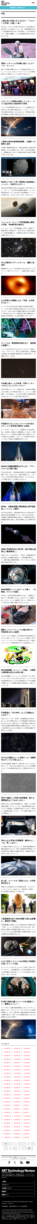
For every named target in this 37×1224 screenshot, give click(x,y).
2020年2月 (17, 1126)
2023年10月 (27, 1084)
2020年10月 (27, 1116)
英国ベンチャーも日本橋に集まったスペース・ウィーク (18, 64)
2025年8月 (27, 1059)
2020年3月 (7, 1126)
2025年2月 (26, 1066)
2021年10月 (26, 1102)
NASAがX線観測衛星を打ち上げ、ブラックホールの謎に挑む (18, 467)
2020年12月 (7, 1116)
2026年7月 (17, 1048)
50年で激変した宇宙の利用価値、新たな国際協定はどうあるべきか (18, 799)
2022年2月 (26, 1098)
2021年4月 (26, 1109)
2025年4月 (7, 1066)
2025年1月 (7, 1070)
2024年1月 (26, 1080)
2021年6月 (7, 1109)
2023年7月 (17, 1087)
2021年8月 (16, 1105)
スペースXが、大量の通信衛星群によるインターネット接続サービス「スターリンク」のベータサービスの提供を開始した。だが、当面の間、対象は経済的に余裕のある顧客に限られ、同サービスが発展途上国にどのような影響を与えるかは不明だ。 (18, 1012)
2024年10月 (7, 1073)
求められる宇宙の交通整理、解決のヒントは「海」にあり (17, 841)
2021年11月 (17, 1102)
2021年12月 (7, 1102)
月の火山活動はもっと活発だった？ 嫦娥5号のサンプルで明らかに (18, 759)
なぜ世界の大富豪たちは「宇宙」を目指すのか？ (17, 301)
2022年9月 (17, 1095)
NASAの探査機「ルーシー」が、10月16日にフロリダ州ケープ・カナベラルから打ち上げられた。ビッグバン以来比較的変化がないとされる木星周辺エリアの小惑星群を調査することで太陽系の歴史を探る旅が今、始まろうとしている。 (18, 680)
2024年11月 (27, 1070)
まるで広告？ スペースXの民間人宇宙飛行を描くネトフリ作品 (18, 962)
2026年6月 (27, 1048)
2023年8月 (7, 1087)
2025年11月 (27, 1055)
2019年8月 (17, 1134)
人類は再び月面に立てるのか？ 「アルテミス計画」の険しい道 (18, 22)
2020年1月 (26, 1126)
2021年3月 (7, 1112)
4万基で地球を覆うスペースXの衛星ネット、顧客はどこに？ (18, 1003)
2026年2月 (27, 1052)
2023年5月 (26, 1087)
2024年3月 (7, 1080)
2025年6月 (17, 1062)
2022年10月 (7, 1095)
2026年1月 (7, 1055)
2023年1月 (26, 1091)
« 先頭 (5, 1144)
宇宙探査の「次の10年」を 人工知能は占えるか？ (17, 714)
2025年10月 (7, 1059)
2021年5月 (16, 1109)
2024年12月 (16, 1070)
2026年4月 (7, 1052)
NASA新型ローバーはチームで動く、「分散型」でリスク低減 (18, 590)
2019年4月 (26, 1137)
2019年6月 (7, 1137)
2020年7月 (27, 1119)
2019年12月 (7, 1130)
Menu (33, 3)
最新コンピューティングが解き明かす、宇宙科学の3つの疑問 (18, 631)
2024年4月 (27, 1077)
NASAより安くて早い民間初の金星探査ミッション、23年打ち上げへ (18, 183)
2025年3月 (17, 1066)
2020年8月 (17, 1119)
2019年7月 (26, 1134)
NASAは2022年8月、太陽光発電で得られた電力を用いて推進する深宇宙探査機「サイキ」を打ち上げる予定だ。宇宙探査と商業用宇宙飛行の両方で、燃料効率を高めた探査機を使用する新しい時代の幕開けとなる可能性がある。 (18, 517)
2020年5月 (17, 1123)
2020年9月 (7, 1119)
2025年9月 (17, 1059)
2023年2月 (17, 1091)
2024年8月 (17, 1073)
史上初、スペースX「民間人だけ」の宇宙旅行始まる (18, 882)
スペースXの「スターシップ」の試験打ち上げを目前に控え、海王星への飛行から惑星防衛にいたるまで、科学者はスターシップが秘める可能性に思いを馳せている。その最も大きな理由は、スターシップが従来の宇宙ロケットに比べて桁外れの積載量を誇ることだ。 (18, 434)
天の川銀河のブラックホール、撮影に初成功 (17, 264)
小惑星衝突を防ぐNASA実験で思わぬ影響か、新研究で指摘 (18, 920)
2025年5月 (26, 1062)
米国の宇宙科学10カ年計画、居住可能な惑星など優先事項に (18, 550)
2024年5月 (17, 1077)
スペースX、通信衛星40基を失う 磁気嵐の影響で (18, 344)
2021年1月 (26, 1112)
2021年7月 (26, 1105)
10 (15, 1148)
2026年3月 (17, 1052)
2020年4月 (27, 1123)
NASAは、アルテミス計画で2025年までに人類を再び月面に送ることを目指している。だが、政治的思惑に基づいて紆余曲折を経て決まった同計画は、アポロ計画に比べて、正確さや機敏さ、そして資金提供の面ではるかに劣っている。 (18, 31)
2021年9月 (7, 1105)
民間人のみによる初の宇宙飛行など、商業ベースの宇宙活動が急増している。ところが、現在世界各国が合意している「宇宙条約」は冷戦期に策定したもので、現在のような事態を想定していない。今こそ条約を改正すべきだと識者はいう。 (18, 808)
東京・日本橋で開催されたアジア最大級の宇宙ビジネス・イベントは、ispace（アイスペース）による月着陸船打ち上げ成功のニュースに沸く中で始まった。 (18, 72)
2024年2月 (17, 1080)
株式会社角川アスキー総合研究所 (18, 1206)
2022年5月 (7, 1098)
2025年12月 (16, 1055)
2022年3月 (17, 1098)
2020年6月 (7, 1123)
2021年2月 (16, 1112)
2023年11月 (17, 1084)
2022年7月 (27, 1095)
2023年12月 (7, 1084)
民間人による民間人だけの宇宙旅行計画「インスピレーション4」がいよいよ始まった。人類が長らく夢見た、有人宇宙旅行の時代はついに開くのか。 (18, 889)
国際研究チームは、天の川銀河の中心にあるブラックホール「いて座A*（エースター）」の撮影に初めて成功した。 (18, 271)
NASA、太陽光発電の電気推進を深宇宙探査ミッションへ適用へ (18, 508)
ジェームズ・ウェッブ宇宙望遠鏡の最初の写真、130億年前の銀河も (17, 223)
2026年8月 (7, 1048)
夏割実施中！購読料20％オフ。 (18, 7)
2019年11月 (17, 1130)
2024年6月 (7, 1077)
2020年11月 (17, 1116)
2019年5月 (17, 1137)
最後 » (29, 1148)
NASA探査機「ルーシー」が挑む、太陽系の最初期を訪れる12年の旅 (18, 671)
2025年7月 (7, 1062)
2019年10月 (27, 1130)
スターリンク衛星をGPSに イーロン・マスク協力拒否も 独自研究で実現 (18, 102)
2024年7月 (27, 1073)
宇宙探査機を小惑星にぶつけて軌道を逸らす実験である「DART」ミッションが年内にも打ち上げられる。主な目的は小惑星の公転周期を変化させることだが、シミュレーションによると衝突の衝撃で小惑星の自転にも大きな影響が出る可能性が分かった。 (18, 929)
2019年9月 (7, 1134)
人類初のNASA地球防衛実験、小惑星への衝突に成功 (18, 143)
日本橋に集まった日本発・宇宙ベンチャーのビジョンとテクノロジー (17, 384)
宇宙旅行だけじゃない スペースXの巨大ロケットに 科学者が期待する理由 (17, 425)
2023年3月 (7, 1091)
